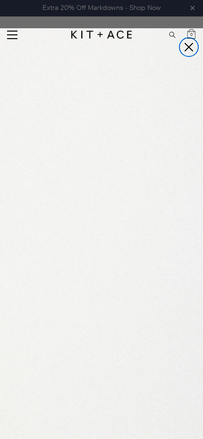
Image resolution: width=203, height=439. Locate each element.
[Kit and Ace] (101, 35)
